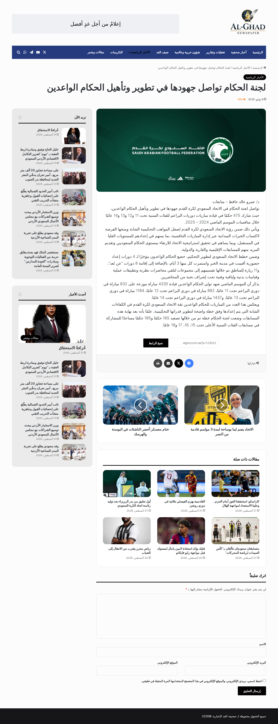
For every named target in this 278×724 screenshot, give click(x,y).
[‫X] (178, 363)
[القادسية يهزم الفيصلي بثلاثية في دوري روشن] (181, 483)
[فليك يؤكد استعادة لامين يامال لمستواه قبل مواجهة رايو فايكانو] (181, 530)
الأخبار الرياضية (140, 52)
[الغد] (248, 22)
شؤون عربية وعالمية (187, 52)
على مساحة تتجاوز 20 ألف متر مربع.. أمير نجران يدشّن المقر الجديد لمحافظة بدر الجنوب (39, 174)
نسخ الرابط (156, 343)
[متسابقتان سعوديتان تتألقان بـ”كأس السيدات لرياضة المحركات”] (235, 530)
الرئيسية (258, 52)
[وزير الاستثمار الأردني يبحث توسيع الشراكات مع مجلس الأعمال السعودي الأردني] (74, 218)
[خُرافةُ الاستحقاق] (74, 136)
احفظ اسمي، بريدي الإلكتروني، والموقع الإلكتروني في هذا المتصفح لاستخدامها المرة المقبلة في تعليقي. (201, 681)
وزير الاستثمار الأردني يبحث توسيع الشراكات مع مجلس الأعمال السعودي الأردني (41, 216)
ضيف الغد (162, 52)
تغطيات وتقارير (215, 52)
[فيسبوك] (189, 363)
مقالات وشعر (96, 52)
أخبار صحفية (239, 52)
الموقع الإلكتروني (167, 662)
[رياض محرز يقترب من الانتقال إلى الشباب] (127, 530)
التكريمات (116, 52)
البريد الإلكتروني (256, 662)
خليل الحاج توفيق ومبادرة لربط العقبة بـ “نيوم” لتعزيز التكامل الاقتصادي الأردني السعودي (39, 153)
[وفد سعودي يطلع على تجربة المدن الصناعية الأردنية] (74, 239)
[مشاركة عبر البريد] (168, 363)
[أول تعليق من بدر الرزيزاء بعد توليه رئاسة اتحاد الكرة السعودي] (127, 483)
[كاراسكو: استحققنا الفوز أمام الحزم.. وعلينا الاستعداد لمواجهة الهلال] (235, 483)
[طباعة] (158, 363)
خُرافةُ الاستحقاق (48, 130)
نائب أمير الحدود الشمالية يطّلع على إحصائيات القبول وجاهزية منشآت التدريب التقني (40, 195)
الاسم (262, 644)
